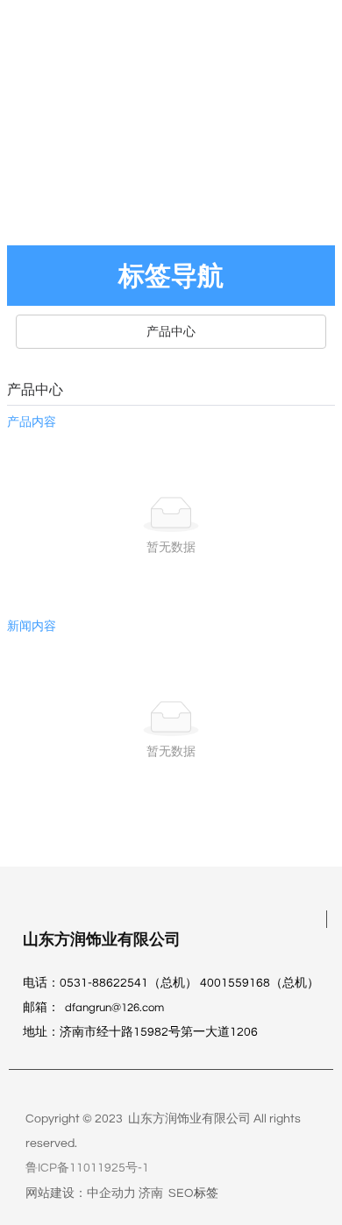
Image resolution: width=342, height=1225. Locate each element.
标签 (206, 1193)
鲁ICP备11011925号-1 (87, 1168)
